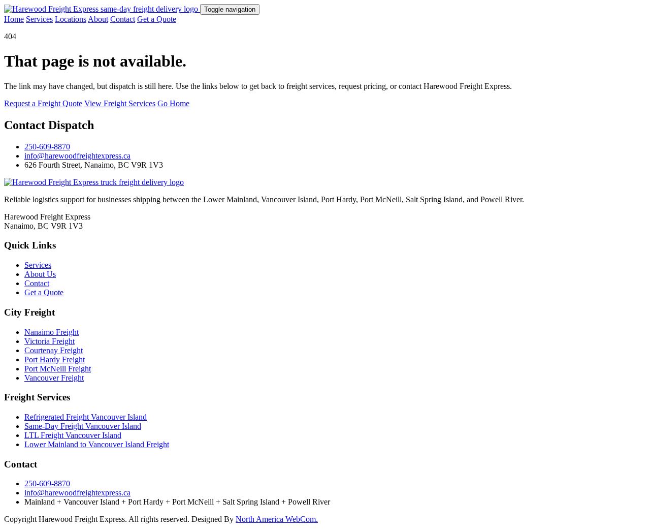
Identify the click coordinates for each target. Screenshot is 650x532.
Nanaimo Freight (51, 332)
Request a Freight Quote (43, 103)
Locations (70, 19)
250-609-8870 (47, 146)
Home (14, 19)
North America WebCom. (277, 519)
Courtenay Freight (53, 350)
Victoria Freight (49, 341)
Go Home (173, 103)
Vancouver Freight (54, 377)
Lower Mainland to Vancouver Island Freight (96, 444)
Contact (122, 19)
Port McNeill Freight (57, 368)
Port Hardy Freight (54, 359)
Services (39, 19)
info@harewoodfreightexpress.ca (77, 155)
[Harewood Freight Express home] (102, 9)
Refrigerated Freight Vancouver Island (85, 417)
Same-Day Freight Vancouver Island (82, 426)
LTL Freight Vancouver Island (72, 435)
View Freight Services (119, 103)
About (98, 19)
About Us (40, 274)
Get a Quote (156, 19)
